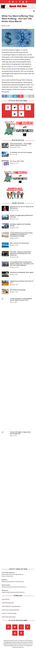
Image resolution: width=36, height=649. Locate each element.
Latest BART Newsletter (8, 603)
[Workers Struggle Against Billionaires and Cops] (5, 217)
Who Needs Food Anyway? (18, 290)
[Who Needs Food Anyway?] (5, 291)
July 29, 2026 (14, 435)
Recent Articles (18, 203)
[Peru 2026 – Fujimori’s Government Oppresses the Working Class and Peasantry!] (5, 253)
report (15, 66)
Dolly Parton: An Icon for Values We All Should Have (21, 207)
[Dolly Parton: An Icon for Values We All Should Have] (5, 208)
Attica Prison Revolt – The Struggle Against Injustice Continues (20, 144)
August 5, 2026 (14, 274)
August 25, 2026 (14, 245)
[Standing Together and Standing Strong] (5, 226)
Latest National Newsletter (9, 617)
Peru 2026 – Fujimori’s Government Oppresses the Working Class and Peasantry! (20, 253)
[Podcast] (26, 1)
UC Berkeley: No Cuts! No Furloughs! (21, 152)
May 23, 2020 (6, 26)
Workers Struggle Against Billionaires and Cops (21, 216)
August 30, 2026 (14, 210)
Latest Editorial (6, 599)
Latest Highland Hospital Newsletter (11, 606)
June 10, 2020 (14, 154)
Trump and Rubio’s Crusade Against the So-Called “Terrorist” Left (21, 299)
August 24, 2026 (14, 267)
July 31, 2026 (14, 302)
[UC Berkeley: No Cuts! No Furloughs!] (5, 154)
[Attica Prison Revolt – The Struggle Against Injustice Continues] (5, 145)
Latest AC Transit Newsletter (9, 613)
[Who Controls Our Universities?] (5, 245)
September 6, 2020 (15, 147)
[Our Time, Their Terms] (5, 163)
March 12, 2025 (14, 163)
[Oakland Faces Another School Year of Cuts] (5, 283)
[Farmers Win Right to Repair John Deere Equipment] (5, 496)
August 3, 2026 (14, 284)
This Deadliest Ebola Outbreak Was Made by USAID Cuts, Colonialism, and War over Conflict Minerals (21, 263)
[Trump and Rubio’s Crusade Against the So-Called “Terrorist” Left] (5, 363)
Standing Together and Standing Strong (20, 224)
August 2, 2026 (14, 291)
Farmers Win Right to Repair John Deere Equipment (20, 432)
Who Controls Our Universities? (19, 243)
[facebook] (19, 1)
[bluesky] (16, 1)
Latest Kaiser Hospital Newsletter (10, 610)
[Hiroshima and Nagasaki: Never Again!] (5, 274)
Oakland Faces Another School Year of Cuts (21, 281)
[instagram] (9, 1)
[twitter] (12, 1)
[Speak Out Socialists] (18, 8)
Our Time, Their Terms (17, 161)
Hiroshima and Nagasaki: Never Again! (22, 272)
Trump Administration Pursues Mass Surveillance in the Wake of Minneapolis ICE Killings (21, 234)
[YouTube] (23, 1)
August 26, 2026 (14, 227)
